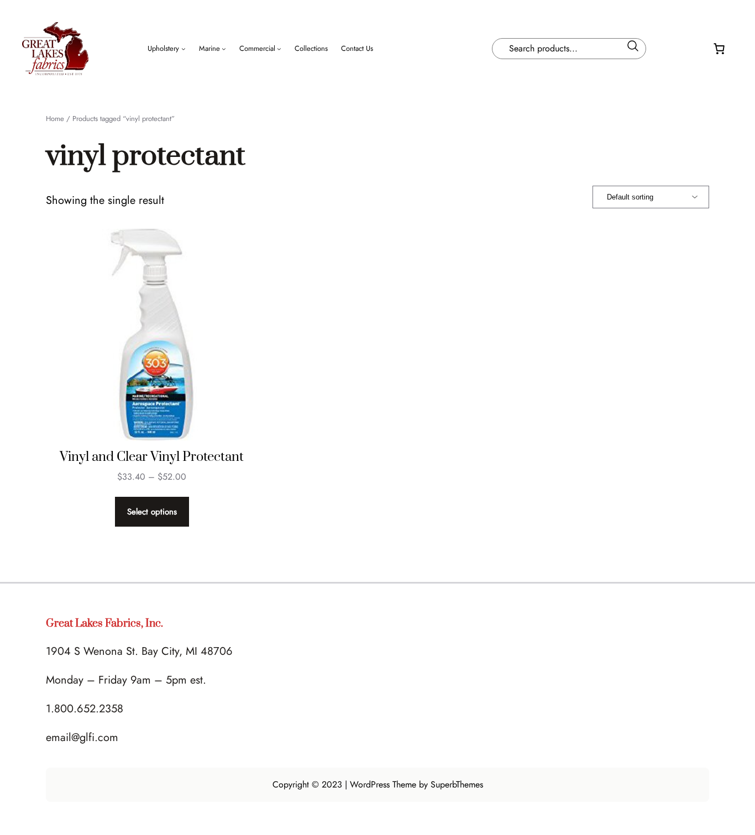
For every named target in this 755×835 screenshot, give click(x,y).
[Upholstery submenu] (183, 48)
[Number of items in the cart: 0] (719, 48)
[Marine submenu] (224, 48)
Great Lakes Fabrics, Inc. (104, 624)
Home (55, 118)
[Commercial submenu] (279, 48)
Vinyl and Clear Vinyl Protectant (152, 457)
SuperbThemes (457, 784)
